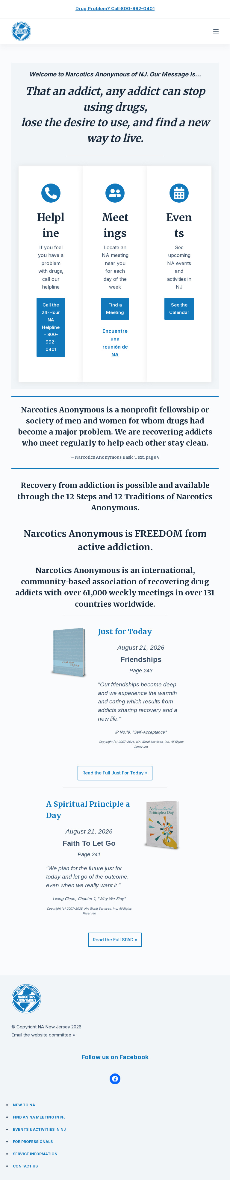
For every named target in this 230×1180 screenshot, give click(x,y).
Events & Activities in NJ (39, 1129)
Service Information (35, 1154)
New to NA (24, 1105)
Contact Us (25, 1166)
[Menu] (216, 31)
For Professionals (33, 1141)
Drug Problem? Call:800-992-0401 (115, 8)
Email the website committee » (43, 1035)
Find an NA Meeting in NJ (39, 1117)
